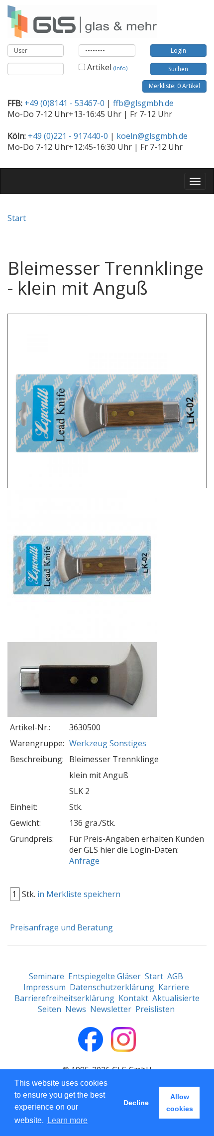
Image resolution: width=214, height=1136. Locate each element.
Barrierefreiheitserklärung (64, 998)
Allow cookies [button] (179, 1103)
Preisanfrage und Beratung (61, 927)
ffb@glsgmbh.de (143, 103)
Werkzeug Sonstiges (107, 743)
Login (178, 50)
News (75, 1009)
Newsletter (110, 1009)
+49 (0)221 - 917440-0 (68, 135)
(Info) (120, 68)
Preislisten (155, 1009)
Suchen (178, 69)
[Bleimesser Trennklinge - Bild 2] (82, 680)
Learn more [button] (67, 1120)
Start (16, 218)
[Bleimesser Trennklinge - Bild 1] (82, 565)
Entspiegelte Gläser (104, 976)
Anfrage (84, 860)
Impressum (44, 987)
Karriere (173, 987)
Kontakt (133, 998)
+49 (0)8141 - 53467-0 (64, 103)
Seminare (46, 976)
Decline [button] (136, 1103)
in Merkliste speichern (78, 894)
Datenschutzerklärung (112, 987)
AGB (175, 976)
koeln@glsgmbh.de (152, 135)
